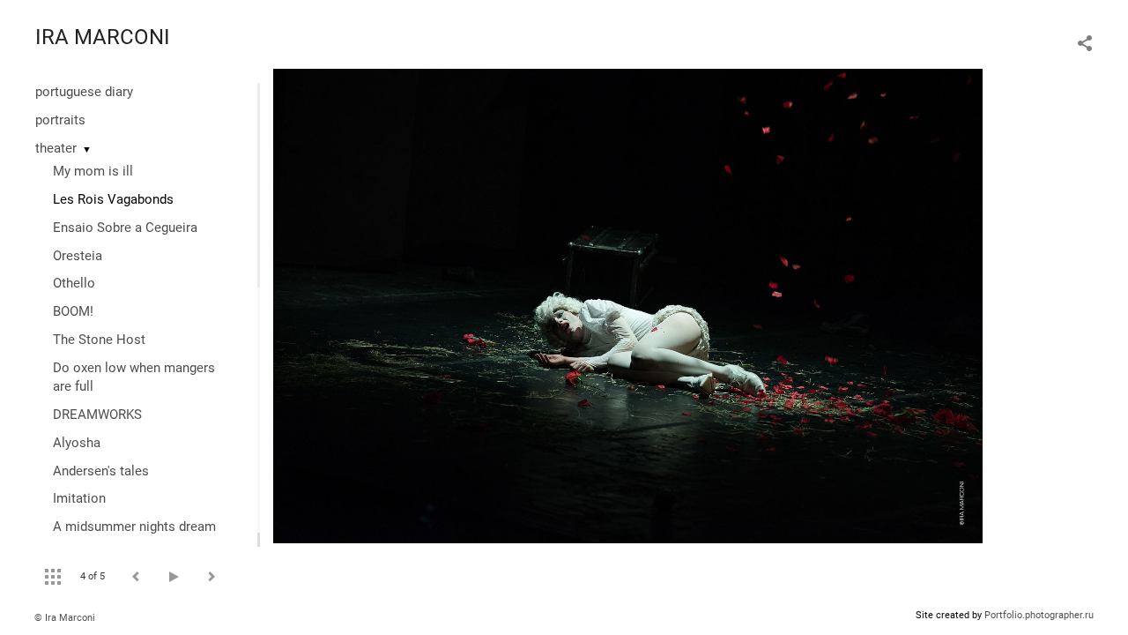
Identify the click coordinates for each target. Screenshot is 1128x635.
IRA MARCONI (102, 37)
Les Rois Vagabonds (113, 199)
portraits (60, 120)
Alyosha (76, 443)
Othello (74, 283)
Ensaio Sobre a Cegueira (125, 227)
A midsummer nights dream (134, 526)
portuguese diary (84, 92)
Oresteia (77, 256)
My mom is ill (93, 171)
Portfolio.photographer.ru (1039, 615)
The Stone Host (99, 339)
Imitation (79, 498)
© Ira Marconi (64, 618)
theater (56, 148)
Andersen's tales (101, 471)
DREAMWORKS (97, 414)
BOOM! (73, 311)
